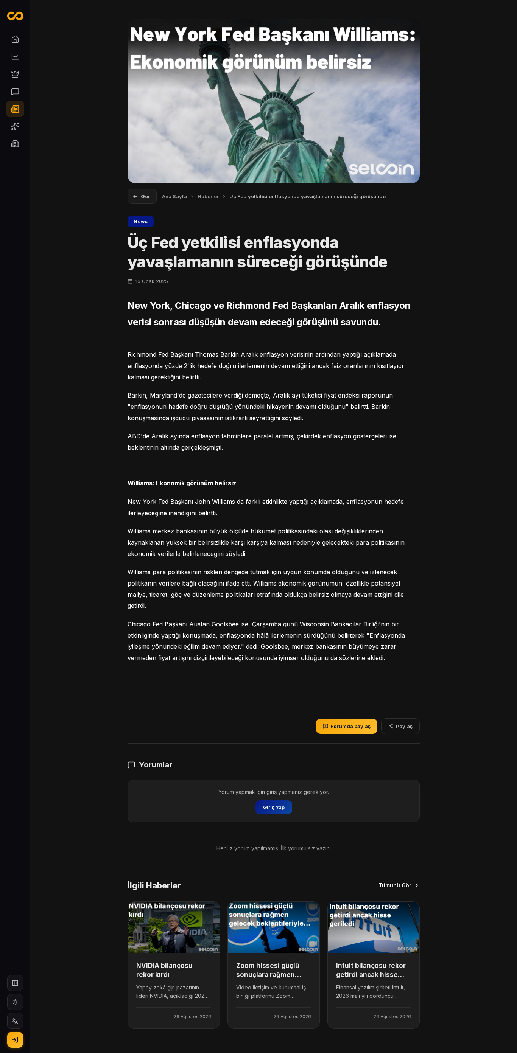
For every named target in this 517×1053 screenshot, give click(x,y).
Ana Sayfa (174, 196)
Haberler (208, 196)
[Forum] (15, 91)
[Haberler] (15, 109)
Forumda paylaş (350, 726)
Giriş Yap (274, 807)
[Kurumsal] (15, 143)
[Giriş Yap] (15, 1040)
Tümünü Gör (394, 885)
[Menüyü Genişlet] (15, 983)
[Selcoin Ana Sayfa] (15, 16)
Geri (146, 196)
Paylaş (404, 726)
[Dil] (15, 1021)
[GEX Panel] (15, 74)
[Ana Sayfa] (15, 39)
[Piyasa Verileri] (15, 56)
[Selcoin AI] (15, 126)
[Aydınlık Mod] (15, 1002)
